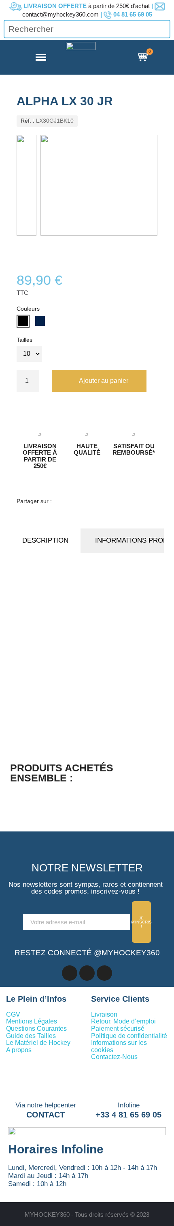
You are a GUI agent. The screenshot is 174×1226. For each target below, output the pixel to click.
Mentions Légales (31, 1021)
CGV (13, 1014)
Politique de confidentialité (129, 1035)
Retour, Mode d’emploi (123, 1021)
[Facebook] (66, 502)
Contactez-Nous (114, 1056)
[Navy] (40, 321)
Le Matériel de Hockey (38, 1042)
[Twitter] (96, 502)
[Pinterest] (112, 502)
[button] (99, 381)
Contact (45, 1114)
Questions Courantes (36, 1028)
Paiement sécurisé (117, 1028)
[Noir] (23, 321)
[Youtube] (87, 973)
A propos (19, 1049)
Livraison (104, 1014)
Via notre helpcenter (45, 1105)
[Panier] (144, 57)
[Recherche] (163, 29)
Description (45, 540)
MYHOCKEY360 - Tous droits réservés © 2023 (87, 1214)
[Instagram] (104, 973)
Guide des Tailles (31, 1035)
